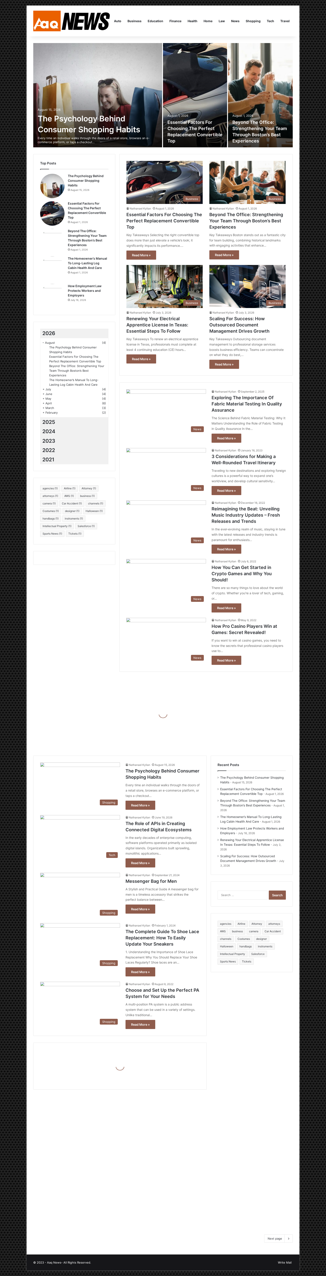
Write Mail (285, 1262)
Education (155, 21)
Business (134, 21)
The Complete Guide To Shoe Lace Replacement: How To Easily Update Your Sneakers (162, 938)
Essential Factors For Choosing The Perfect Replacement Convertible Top (164, 221)
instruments (74, 518)
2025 (48, 422)
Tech (270, 21)
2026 (48, 333)
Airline (69, 488)
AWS (69, 496)
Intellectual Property (57, 526)
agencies (50, 488)
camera (49, 503)
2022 (48, 450)
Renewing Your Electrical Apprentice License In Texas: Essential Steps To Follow (157, 325)
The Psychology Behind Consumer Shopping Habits (86, 180)
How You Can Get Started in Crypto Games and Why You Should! (242, 574)
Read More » (141, 255)
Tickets (74, 533)
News (235, 21)
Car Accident (72, 503)
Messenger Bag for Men (151, 881)
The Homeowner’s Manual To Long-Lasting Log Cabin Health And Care (87, 263)
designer (72, 511)
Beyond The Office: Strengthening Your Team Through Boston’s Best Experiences (246, 221)
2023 (48, 441)
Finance (175, 21)
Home (208, 21)
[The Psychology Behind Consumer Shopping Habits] (97, 95)
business (87, 496)
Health (192, 21)
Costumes (51, 511)
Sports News (52, 533)
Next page (275, 1238)
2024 (48, 431)
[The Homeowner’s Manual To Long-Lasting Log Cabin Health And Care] (52, 268)
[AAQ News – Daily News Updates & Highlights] (72, 21)
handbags (51, 518)
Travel (285, 21)
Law (222, 21)
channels (95, 503)
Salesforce (86, 526)
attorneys (50, 496)
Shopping (253, 21)
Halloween (94, 511)
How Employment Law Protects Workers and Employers (85, 290)
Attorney (89, 488)
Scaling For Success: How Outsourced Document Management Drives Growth (239, 325)
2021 (48, 459)
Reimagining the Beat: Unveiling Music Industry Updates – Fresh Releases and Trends (246, 515)
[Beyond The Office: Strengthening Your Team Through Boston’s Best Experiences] (260, 95)
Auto (117, 21)
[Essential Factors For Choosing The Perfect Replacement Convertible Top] (195, 95)
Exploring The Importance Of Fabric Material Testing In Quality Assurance (247, 404)
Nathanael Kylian (140, 208)
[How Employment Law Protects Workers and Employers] (52, 296)
